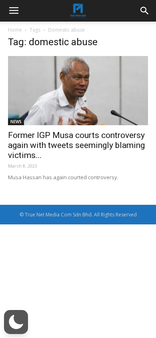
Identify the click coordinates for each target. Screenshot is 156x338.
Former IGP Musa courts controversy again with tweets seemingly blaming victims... (76, 145)
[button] (16, 322)
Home (15, 29)
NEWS (16, 121)
